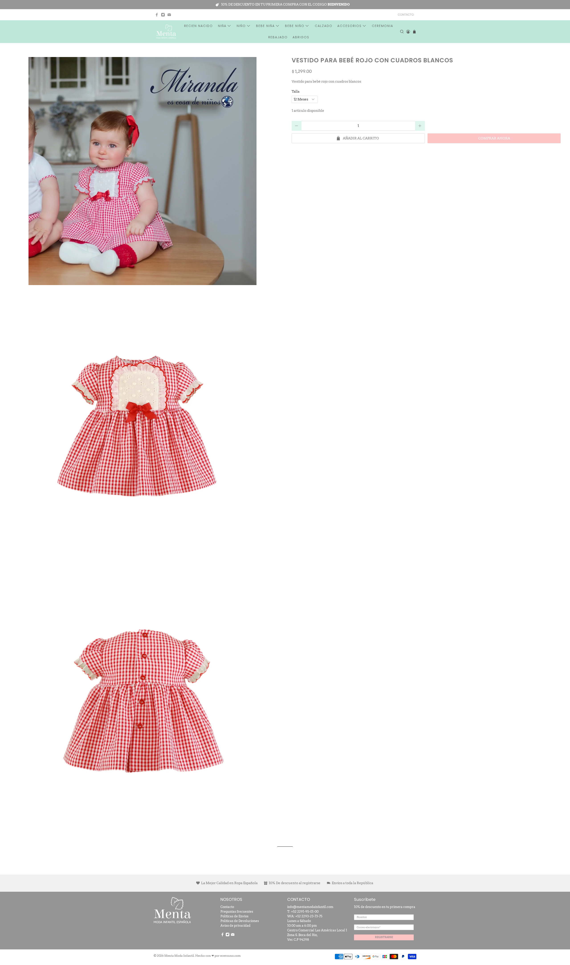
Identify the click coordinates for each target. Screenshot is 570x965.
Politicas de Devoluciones (239, 921)
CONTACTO (406, 14)
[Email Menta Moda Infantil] (169, 15)
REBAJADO (278, 37)
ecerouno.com (230, 955)
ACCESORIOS (349, 26)
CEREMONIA (382, 26)
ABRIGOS (301, 37)
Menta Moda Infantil (179, 955)
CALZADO (323, 26)
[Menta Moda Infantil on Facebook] (157, 15)
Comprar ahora (494, 138)
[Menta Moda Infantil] (166, 31)
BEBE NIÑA (265, 26)
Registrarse (384, 937)
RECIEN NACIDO (198, 26)
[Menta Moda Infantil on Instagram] (163, 15)
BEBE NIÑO (294, 26)
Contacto (227, 907)
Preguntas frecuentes (236, 911)
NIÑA (222, 26)
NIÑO (241, 26)
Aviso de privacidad (235, 925)
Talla (295, 92)
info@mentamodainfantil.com (310, 907)
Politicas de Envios (234, 916)
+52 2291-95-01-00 (305, 911)
